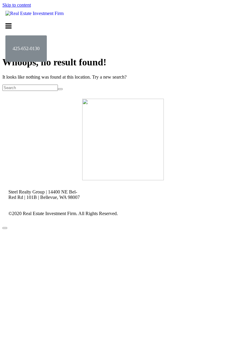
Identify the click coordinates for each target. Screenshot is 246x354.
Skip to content (16, 5)
